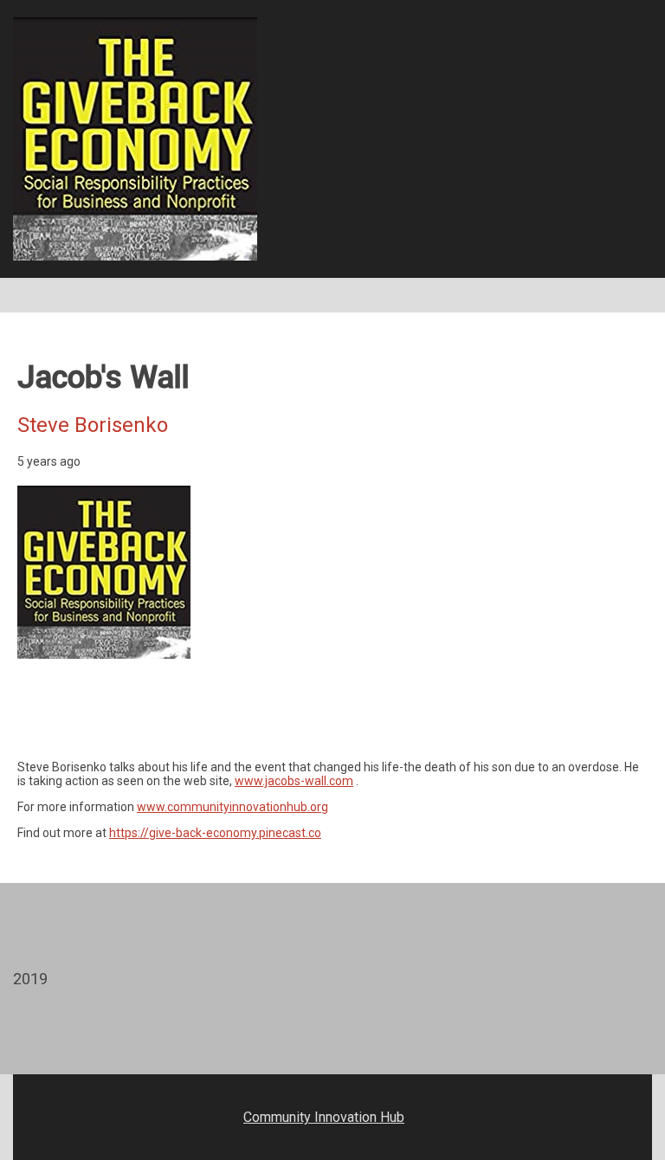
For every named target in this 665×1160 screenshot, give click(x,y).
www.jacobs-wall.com (294, 781)
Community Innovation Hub (323, 1117)
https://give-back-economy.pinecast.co (215, 833)
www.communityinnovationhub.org (232, 807)
